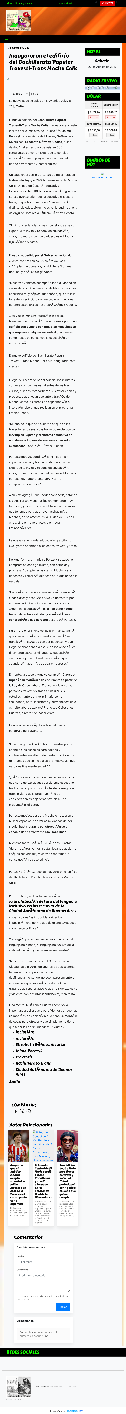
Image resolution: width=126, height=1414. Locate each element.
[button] (97, 3)
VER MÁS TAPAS (102, 177)
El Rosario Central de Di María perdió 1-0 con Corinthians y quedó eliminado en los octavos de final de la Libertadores (43, 1181)
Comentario (22, 1269)
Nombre (20, 1256)
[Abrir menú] (7, 38)
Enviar (63, 1307)
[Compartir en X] (22, 1111)
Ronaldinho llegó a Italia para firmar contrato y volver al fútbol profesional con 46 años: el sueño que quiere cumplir (67, 1181)
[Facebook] (118, 3)
